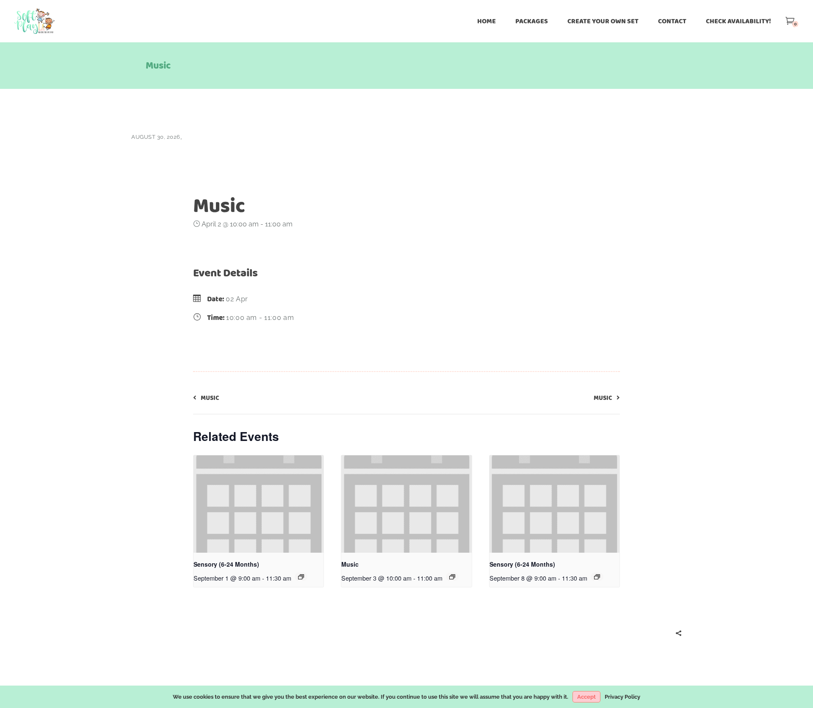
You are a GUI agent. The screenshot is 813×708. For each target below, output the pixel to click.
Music (350, 564)
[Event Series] (301, 576)
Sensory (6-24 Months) (226, 564)
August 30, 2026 (155, 137)
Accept (586, 697)
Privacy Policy (622, 697)
